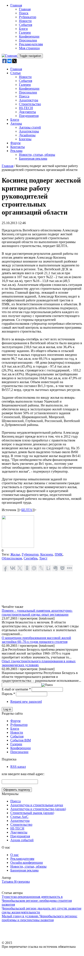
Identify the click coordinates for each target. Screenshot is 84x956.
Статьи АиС (19, 817)
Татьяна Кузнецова (16, 881)
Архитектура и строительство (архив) (38, 809)
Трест (43, 558)
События (25, 25)
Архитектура (28, 100)
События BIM (20, 740)
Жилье (15, 554)
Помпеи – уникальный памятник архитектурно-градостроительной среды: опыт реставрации (37, 612)
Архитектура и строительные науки (36, 805)
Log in (7, 709)
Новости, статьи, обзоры (37, 154)
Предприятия (29, 116)
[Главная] (10, 55)
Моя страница (29, 48)
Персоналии (28, 40)
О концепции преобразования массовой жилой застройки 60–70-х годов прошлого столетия (36, 640)
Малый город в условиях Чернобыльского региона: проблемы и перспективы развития (39, 918)
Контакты (17, 147)
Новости (25, 21)
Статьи (15, 73)
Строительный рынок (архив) (32, 813)
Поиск (23, 13)
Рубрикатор (27, 17)
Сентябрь (30, 558)
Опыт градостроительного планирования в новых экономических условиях (39, 663)
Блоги (23, 28)
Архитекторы (29, 131)
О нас (14, 855)
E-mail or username (16, 689)
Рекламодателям (31, 44)
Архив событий (22, 840)
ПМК (59, 554)
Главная (16, 5)
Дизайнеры (27, 135)
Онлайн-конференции (26, 862)
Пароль (8, 694)
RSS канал (18, 766)
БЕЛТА (26, 510)
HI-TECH (26, 108)
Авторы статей (30, 127)
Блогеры (25, 139)
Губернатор (30, 554)
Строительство (30, 104)
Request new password (26, 701)
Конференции (29, 36)
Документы (27, 112)
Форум (15, 143)
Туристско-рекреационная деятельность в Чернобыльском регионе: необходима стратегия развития (37, 900)
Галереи (25, 32)
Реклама (16, 151)
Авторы (16, 123)
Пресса (24, 96)
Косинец (46, 554)
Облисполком (12, 558)
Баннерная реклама (33, 158)
